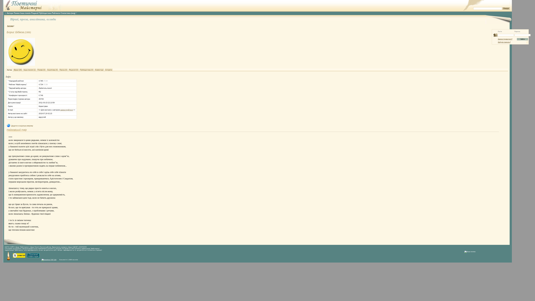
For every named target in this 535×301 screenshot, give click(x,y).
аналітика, (38, 19)
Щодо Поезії (34, 247)
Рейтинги (56, 13)
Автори (10, 13)
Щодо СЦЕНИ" (73, 247)
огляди (51, 19)
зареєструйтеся (66, 110)
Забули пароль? (504, 42)
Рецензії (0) (73, 70)
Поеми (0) (41, 70)
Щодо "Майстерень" (23, 247)
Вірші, (15, 19)
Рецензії (35, 13)
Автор (9, 70)
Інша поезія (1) (30, 70)
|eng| (73, 13)
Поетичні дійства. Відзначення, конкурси (53, 247)
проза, (25, 19)
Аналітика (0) (52, 70)
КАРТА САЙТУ (9, 247)
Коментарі (99, 70)
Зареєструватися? (505, 39)
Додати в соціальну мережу (22, 126)
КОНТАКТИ (83, 247)
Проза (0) (63, 70)
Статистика (65, 13)
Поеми (17, 13)
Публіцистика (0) (86, 70)
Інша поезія (25, 13)
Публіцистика (45, 13)
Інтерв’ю (108, 70)
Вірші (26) (18, 70)
